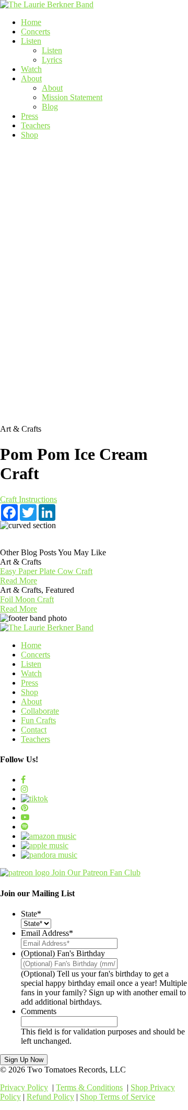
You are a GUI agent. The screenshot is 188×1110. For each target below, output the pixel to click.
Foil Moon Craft (27, 599)
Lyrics (52, 59)
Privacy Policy (24, 1087)
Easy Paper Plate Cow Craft (46, 571)
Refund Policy (50, 1096)
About (31, 78)
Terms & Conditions (89, 1087)
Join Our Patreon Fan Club (96, 872)
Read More (18, 580)
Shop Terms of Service (117, 1096)
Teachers (35, 125)
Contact (33, 729)
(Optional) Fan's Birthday (63, 953)
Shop (29, 134)
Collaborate (40, 710)
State (31, 913)
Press (29, 116)
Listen (31, 40)
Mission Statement (72, 97)
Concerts (35, 31)
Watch (31, 69)
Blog (50, 106)
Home (31, 22)
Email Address (47, 933)
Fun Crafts (38, 720)
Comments (38, 1011)
